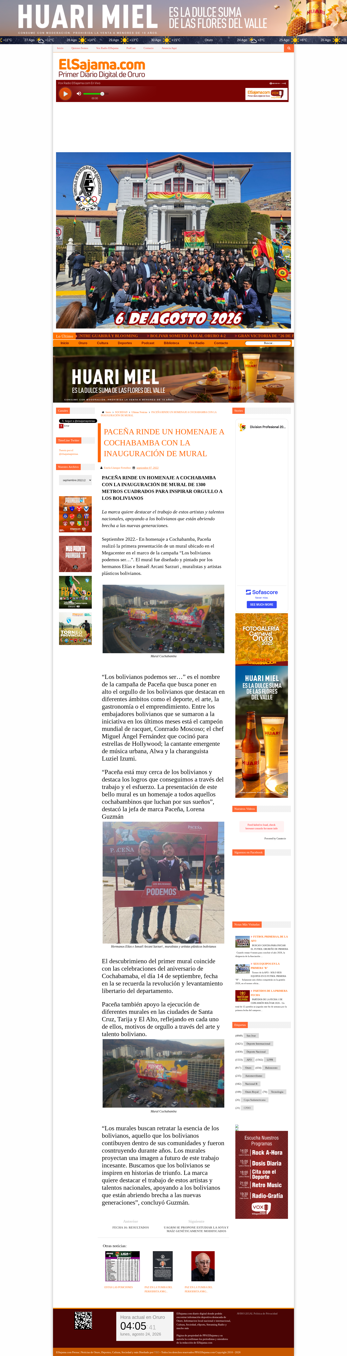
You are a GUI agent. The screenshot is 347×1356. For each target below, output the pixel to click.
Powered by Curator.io (275, 838)
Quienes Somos (79, 48)
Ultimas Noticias (139, 412)
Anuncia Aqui (169, 48)
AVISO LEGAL (245, 1313)
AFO (249, 1059)
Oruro (248, 1067)
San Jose (251, 1035)
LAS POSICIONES (283, 336)
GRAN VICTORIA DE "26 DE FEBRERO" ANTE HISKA (204, 336)
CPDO (247, 1107)
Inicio (60, 48)
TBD (156, 1352)
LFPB (270, 1059)
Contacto (149, 48)
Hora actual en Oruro (142, 1317)
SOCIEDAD (121, 412)
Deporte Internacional (258, 1043)
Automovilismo (253, 1075)
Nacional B (251, 1083)
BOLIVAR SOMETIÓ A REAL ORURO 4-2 (104, 336)
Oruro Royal (252, 1091)
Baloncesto (271, 1067)
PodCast (131, 48)
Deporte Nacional (256, 1051)
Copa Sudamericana (254, 1099)
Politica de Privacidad (266, 1313)
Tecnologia (277, 1091)
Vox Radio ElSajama (107, 48)
